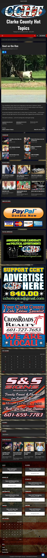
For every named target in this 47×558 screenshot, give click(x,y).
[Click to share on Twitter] (3, 52)
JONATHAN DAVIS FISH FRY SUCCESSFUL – (21, 122)
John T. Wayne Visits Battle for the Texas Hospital (23, 175)
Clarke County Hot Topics (23, 24)
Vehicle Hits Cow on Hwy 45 (39, 128)
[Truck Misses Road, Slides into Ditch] (7, 446)
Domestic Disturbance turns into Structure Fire (27, 140)
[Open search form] (34, 36)
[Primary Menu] (2, 35)
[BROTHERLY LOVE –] (9, 185)
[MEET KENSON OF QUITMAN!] (29, 446)
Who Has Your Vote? (34, 121)
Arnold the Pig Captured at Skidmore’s (7, 122)
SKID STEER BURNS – (27, 155)
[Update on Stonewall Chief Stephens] (40, 446)
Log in (3, 547)
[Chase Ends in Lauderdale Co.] (38, 169)
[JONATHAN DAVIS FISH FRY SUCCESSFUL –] (23, 185)
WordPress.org (5, 552)
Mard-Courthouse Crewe (5, 155)
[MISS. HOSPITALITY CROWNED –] (9, 169)
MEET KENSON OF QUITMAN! (5, 148)
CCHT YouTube (42, 35)
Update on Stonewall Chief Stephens (27, 148)
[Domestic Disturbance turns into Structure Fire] (18, 446)
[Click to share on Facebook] (5, 52)
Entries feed (4, 549)
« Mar (3, 371)
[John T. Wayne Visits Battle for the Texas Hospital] (23, 169)
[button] (21, 258)
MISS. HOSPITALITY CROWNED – (8, 175)
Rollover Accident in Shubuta (8, 128)
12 (29, 362)
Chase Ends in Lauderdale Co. (37, 175)
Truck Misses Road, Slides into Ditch (5, 140)
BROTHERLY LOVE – (6, 191)
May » (43, 371)
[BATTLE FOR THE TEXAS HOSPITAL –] (38, 185)
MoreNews (28, 556)
